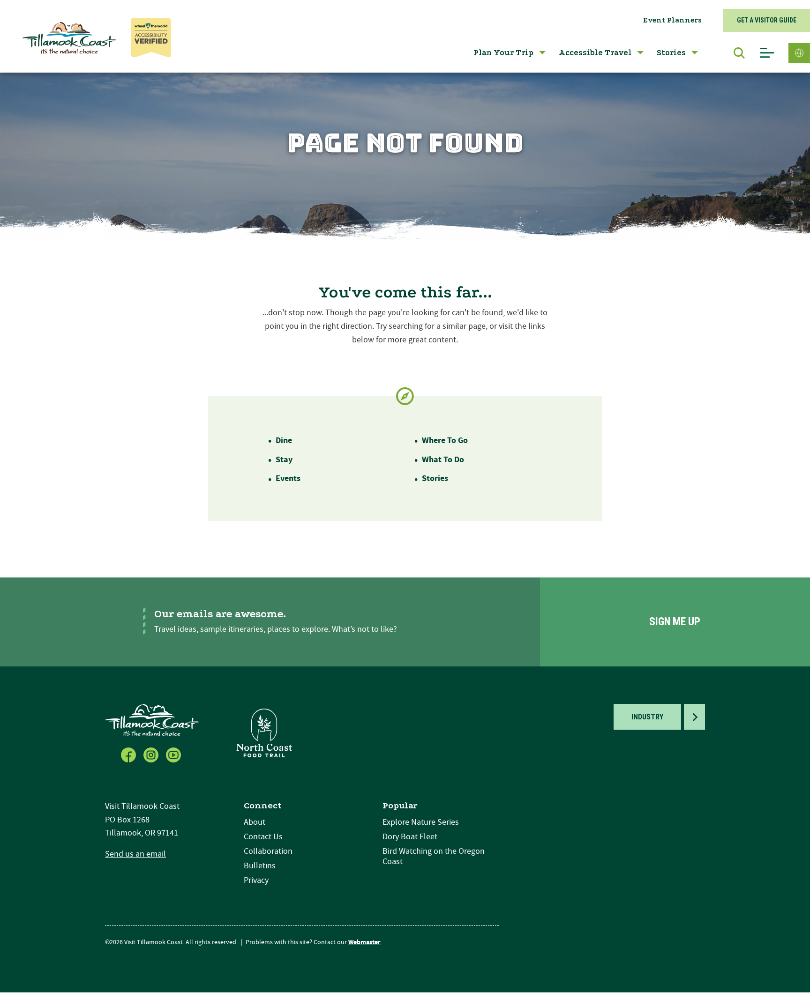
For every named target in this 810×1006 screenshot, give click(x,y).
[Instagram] (151, 754)
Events (288, 478)
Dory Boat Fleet (409, 836)
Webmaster (364, 942)
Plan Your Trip (503, 52)
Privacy (256, 880)
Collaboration (268, 851)
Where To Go (445, 440)
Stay (284, 460)
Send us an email (135, 854)
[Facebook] (129, 754)
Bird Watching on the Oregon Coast (433, 856)
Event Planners (672, 20)
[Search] (734, 53)
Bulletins (260, 865)
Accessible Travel (595, 52)
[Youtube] (174, 754)
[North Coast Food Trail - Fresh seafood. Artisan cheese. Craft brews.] (264, 733)
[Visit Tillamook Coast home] (152, 719)
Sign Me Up (674, 621)
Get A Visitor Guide (766, 20)
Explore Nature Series (420, 822)
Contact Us (263, 836)
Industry (647, 716)
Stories (671, 52)
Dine (284, 440)
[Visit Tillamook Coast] (69, 38)
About (254, 822)
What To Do (443, 460)
